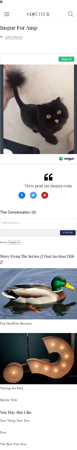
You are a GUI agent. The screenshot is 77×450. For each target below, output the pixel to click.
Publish (68, 232)
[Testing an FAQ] (38, 358)
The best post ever (13, 444)
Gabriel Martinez (14, 37)
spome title (8, 400)
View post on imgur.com (48, 185)
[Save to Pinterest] (44, 195)
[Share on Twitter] (33, 195)
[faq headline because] (38, 294)
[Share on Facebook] (21, 195)
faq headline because (16, 323)
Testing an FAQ (11, 388)
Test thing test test (15, 420)
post (3, 432)
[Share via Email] (56, 195)
